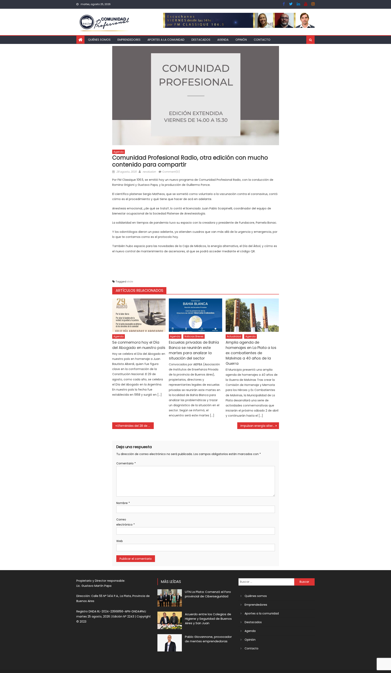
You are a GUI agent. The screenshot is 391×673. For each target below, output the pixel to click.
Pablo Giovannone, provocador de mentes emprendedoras (208, 639)
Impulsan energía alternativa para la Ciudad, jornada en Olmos (260, 426)
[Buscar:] (266, 581)
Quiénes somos (99, 40)
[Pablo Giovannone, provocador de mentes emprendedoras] (169, 642)
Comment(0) (171, 172)
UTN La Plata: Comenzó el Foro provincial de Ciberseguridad (208, 594)
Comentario (126, 463)
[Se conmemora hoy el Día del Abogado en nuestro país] (139, 315)
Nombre (123, 503)
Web (119, 541)
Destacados (200, 40)
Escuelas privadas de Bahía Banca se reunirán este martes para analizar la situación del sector (194, 350)
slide (130, 281)
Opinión (241, 40)
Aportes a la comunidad (166, 40)
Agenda (222, 40)
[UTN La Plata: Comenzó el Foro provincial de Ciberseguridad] (169, 598)
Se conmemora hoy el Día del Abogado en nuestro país (138, 345)
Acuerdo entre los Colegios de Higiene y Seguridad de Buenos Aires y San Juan (208, 618)
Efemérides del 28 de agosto (136, 426)
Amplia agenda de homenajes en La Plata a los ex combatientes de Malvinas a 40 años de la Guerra (251, 353)
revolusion (149, 172)
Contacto (262, 40)
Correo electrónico (125, 522)
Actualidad (234, 336)
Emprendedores (129, 40)
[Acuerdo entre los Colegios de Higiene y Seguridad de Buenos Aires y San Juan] (169, 620)
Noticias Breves (194, 336)
